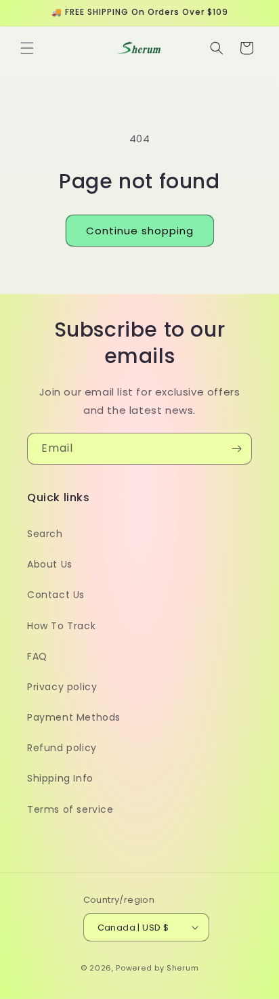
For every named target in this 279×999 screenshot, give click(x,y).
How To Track (61, 626)
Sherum (182, 967)
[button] (27, 48)
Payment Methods (74, 717)
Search (45, 533)
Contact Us (56, 594)
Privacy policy (62, 687)
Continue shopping (140, 231)
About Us (49, 564)
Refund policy (62, 747)
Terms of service (70, 809)
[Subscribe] (236, 449)
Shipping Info (60, 778)
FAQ (37, 656)
